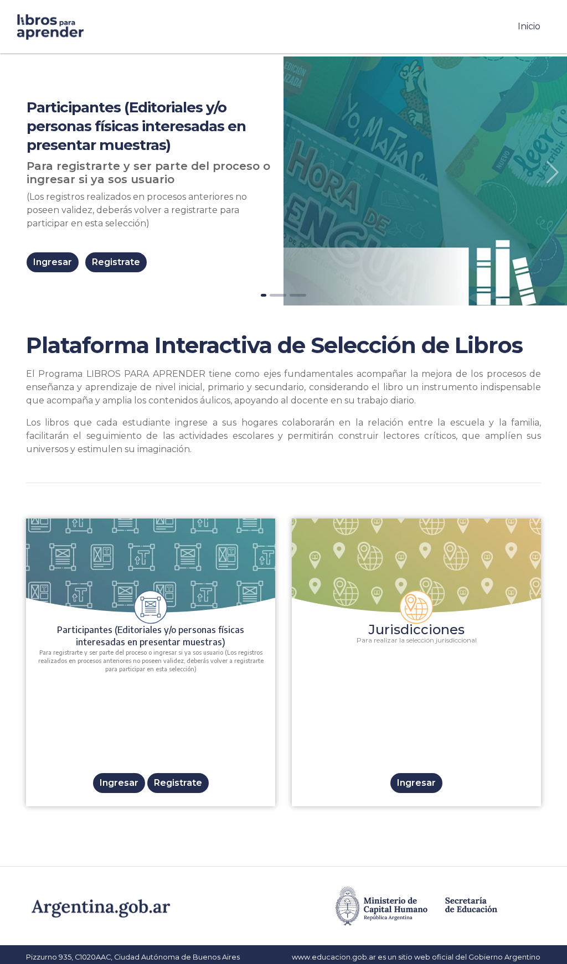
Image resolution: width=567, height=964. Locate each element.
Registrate (116, 262)
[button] (553, 172)
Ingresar (52, 262)
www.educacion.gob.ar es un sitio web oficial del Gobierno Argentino (416, 957)
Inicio (531, 26)
